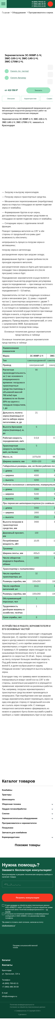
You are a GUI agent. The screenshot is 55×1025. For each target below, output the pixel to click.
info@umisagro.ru (8, 926)
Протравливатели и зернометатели (19, 823)
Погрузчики (7, 828)
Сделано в (22, 1014)
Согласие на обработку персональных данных (27, 1007)
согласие (13, 905)
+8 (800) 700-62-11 (39, 2)
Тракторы (6, 795)
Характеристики (30, 99)
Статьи (3, 17)
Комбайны (7, 790)
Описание (11, 99)
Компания (4, 25)
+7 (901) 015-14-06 (39, 6)
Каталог (6, 960)
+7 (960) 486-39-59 (39, 4)
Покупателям (6, 21)
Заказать (38, 90)
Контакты (4, 12)
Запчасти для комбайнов (14, 833)
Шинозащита (8, 799)
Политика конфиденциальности (22, 1005)
